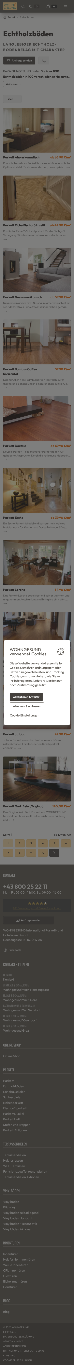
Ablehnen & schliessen (26, 706)
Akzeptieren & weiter (26, 697)
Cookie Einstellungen (24, 715)
